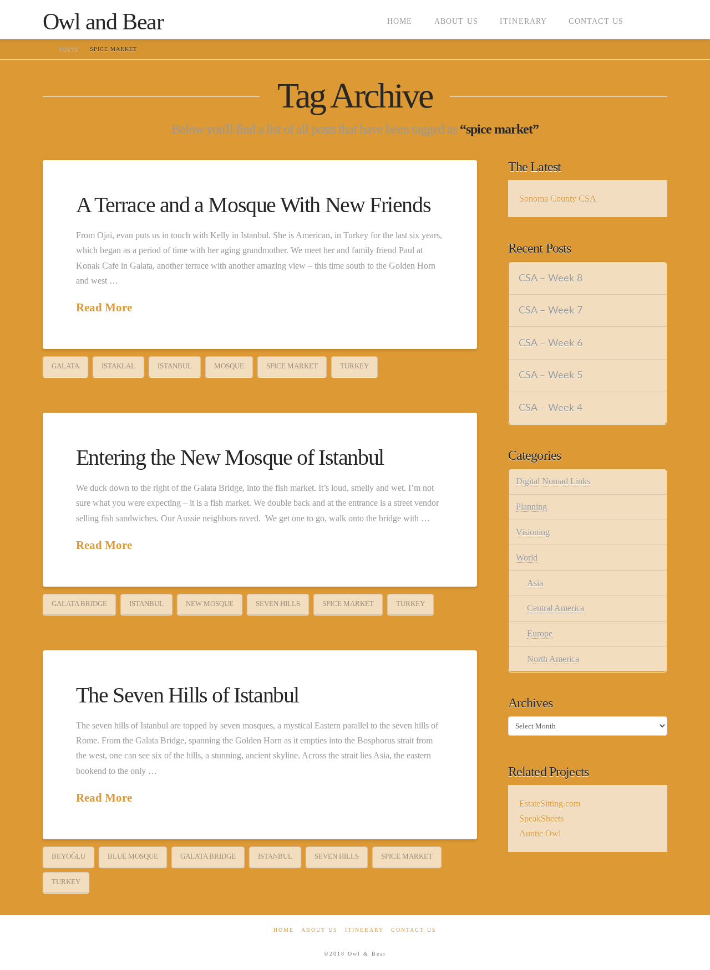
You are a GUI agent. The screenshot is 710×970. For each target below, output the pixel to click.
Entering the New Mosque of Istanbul (230, 457)
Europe (539, 633)
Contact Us (414, 930)
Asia (535, 583)
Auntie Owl (540, 833)
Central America (555, 608)
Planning (531, 506)
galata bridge (79, 603)
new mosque (210, 603)
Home (283, 930)
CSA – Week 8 (550, 278)
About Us (319, 930)
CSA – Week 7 (550, 310)
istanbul (175, 366)
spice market (292, 366)
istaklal (118, 366)
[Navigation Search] (650, 19)
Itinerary (364, 930)
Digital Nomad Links (553, 481)
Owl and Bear (103, 21)
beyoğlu (68, 856)
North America (553, 659)
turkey (354, 366)
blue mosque (133, 856)
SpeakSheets (541, 818)
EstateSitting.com (549, 803)
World (526, 557)
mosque (229, 366)
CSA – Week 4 (550, 408)
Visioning (533, 532)
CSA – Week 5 (550, 375)
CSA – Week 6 (550, 343)
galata (65, 366)
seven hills (278, 603)
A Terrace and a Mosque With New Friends (253, 204)
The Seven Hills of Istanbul (187, 694)
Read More (104, 307)
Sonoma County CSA (557, 198)
